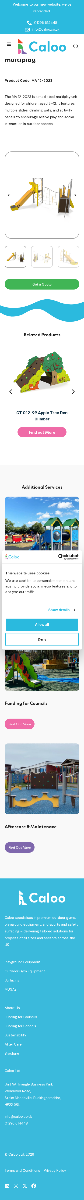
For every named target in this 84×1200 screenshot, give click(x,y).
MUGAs (11, 989)
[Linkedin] (7, 1185)
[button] (9, 44)
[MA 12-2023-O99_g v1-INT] (42, 195)
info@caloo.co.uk (18, 1116)
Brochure (12, 1053)
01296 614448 (16, 1123)
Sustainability (15, 1035)
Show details (59, 610)
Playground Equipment (23, 962)
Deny (42, 639)
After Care (13, 1044)
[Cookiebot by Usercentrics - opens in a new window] (59, 557)
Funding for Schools (20, 1026)
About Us (12, 1008)
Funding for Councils (21, 1017)
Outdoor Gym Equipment (25, 971)
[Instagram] (16, 1185)
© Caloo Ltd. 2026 (19, 1154)
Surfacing (12, 980)
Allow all (42, 625)
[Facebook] (33, 1185)
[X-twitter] (24, 1185)
